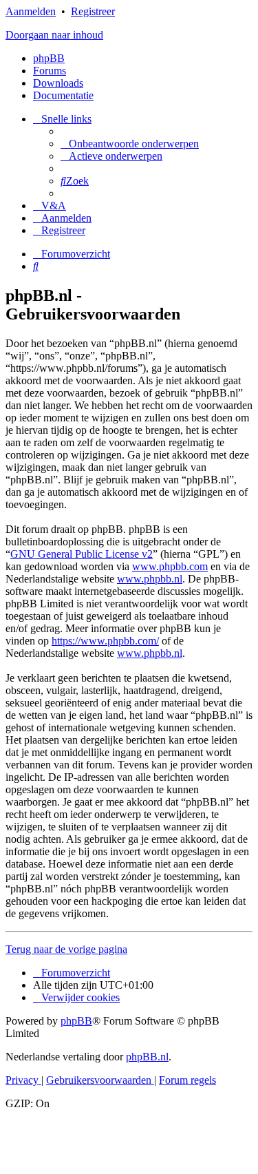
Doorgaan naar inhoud (54, 35)
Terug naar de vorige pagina (66, 949)
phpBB (49, 58)
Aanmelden (31, 11)
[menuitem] (130, 143)
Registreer (93, 11)
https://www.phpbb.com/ (105, 641)
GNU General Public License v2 (81, 554)
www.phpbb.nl (149, 579)
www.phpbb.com (170, 566)
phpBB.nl (147, 1056)
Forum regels (187, 1080)
